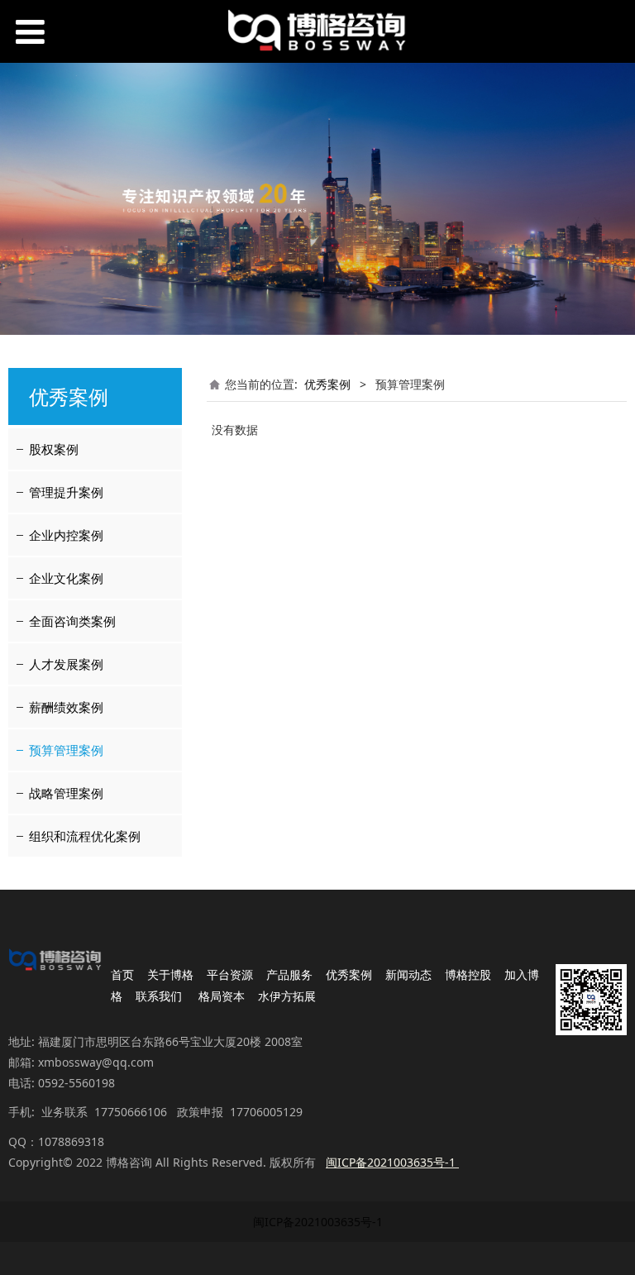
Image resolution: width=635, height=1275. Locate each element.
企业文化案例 (66, 578)
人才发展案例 (66, 664)
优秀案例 (327, 384)
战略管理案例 (66, 793)
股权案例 (54, 449)
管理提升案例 (66, 492)
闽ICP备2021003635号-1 (318, 1222)
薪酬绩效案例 (66, 707)
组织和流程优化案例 (85, 836)
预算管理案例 (66, 750)
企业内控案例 (66, 535)
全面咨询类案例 (72, 621)
